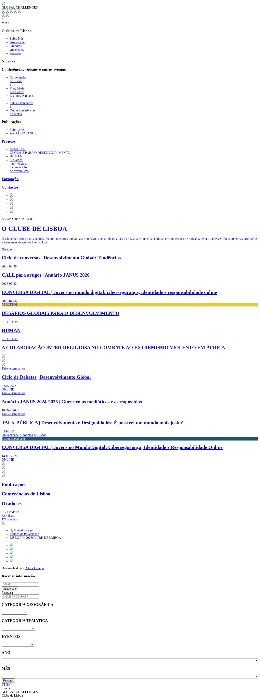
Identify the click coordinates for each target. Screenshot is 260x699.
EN (8, 684)
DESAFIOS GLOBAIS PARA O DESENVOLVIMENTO (40, 150)
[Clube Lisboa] (5, 15)
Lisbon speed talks (22, 95)
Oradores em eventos (17, 47)
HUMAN (16, 156)
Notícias (8, 61)
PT (3, 684)
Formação (10, 179)
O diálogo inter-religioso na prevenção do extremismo (19, 165)
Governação (17, 42)
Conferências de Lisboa (18, 79)
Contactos (10, 187)
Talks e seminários (21, 103)
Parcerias (15, 53)
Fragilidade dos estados (17, 90)
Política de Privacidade (24, 534)
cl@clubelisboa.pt (21, 530)
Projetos (8, 141)
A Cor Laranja (34, 568)
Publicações (17, 129)
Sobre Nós (16, 38)
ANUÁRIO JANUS (23, 133)
